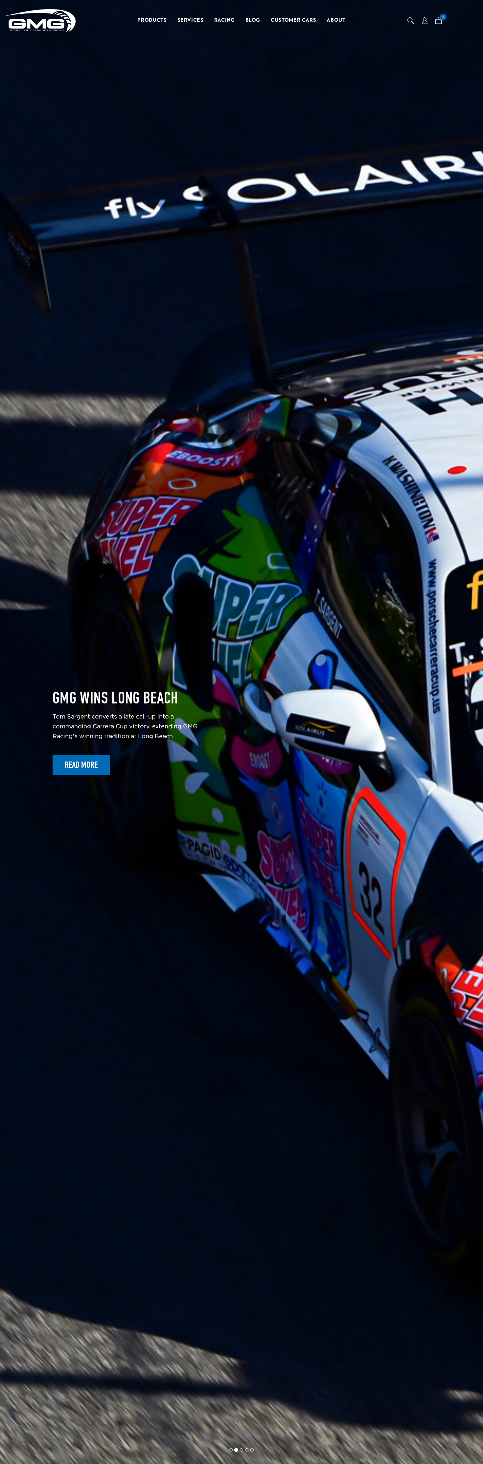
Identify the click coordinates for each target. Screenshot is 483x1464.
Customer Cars (293, 20)
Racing (224, 20)
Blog (253, 20)
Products (152, 20)
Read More (81, 787)
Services (190, 20)
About (336, 20)
